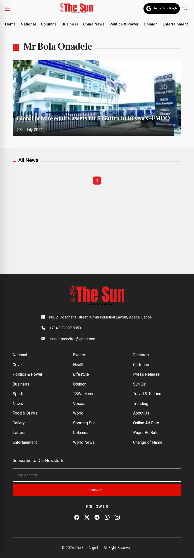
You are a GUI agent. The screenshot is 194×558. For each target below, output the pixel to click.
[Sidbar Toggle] (7, 9)
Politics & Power (124, 24)
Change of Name (147, 442)
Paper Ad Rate (146, 432)
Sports (19, 393)
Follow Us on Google (165, 8)
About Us (141, 413)
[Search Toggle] (185, 8)
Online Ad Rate (146, 423)
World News (84, 442)
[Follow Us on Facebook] (76, 518)
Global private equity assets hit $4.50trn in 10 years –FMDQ (93, 118)
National (28, 24)
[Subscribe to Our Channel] (97, 518)
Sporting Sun (84, 423)
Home (10, 24)
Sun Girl (140, 384)
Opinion (151, 24)
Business (70, 24)
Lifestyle (81, 374)
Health (78, 364)
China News (93, 24)
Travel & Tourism (147, 393)
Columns (49, 24)
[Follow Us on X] (86, 518)
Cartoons (141, 364)
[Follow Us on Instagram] (117, 518)
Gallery (19, 423)
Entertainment (175, 24)
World (78, 413)
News (18, 403)
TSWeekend (83, 393)
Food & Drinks (25, 413)
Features (141, 355)
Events (79, 355)
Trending (140, 403)
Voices (79, 403)
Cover (18, 364)
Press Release (146, 374)
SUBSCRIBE (97, 489)
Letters (19, 432)
